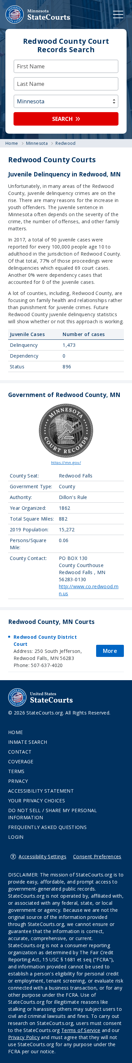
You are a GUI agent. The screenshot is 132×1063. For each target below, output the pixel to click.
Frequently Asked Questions (47, 827)
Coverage (21, 761)
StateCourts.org (37, 14)
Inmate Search (27, 742)
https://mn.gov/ (66, 462)
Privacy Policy (24, 1037)
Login (16, 837)
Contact (19, 752)
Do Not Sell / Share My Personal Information (52, 814)
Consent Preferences (97, 856)
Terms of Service (81, 1030)
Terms (16, 771)
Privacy (18, 781)
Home (15, 732)
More (110, 651)
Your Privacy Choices (36, 800)
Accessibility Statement (41, 791)
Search (62, 119)
